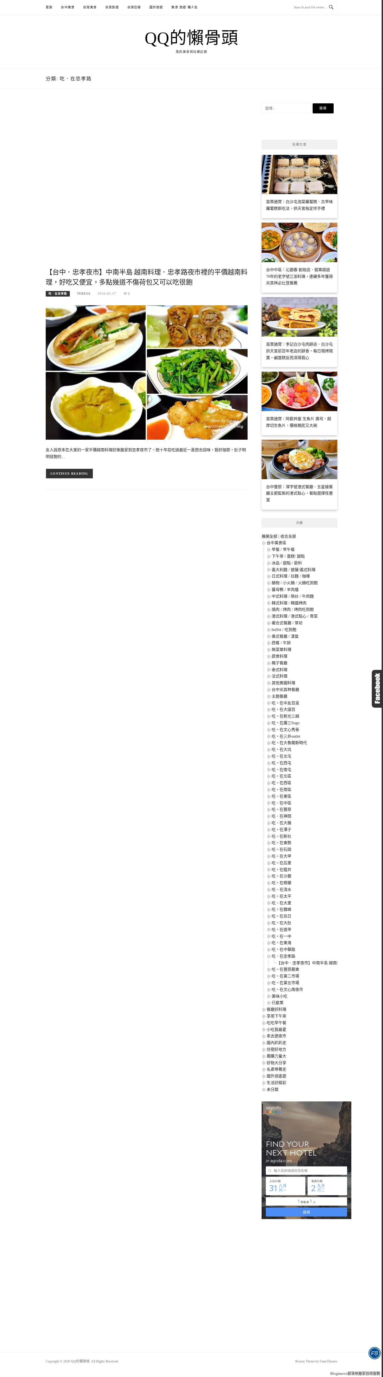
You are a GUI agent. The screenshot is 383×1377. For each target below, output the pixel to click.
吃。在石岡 (281, 849)
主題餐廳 (279, 696)
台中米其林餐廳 (285, 690)
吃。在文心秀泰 (285, 730)
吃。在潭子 (281, 830)
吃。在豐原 (281, 809)
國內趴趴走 (276, 1043)
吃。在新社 (281, 836)
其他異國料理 (283, 683)
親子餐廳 (279, 663)
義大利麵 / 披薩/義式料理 (293, 570)
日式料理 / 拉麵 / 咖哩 (291, 576)
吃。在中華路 (283, 949)
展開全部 (269, 536)
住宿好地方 (276, 1049)
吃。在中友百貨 (285, 703)
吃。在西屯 (281, 763)
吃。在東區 (281, 796)
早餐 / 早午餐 (283, 549)
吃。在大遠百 (283, 709)
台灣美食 (90, 7)
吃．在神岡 (281, 816)
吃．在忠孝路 (58, 293)
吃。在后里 (281, 863)
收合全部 (288, 536)
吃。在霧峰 (281, 909)
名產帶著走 (276, 1069)
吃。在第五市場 (285, 983)
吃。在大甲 (281, 856)
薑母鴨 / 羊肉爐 (285, 590)
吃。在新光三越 (285, 716)
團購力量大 (276, 1056)
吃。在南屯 (281, 770)
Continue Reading (69, 473)
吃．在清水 (281, 889)
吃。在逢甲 (281, 930)
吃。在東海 (281, 943)
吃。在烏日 (281, 916)
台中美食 (68, 7)
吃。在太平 (281, 896)
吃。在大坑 (281, 749)
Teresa (84, 293)
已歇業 (277, 1003)
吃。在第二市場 (285, 976)
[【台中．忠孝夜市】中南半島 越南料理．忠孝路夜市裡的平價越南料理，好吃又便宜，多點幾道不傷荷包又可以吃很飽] (147, 372)
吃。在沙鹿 (281, 876)
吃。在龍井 (281, 870)
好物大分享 (276, 1063)
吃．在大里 (281, 903)
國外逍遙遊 (276, 1076)
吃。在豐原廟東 (285, 969)
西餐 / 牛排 (281, 643)
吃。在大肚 (281, 923)
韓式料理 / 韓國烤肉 (289, 603)
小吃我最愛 (276, 1029)
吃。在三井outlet (286, 736)
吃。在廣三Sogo (285, 723)
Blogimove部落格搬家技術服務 (355, 1373)
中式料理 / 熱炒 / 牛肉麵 (293, 596)
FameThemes (328, 1361)
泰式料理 (279, 670)
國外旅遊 (156, 7)
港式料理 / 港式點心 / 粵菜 (295, 616)
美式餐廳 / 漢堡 (285, 636)
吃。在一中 (281, 936)
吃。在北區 (281, 776)
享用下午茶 (276, 1016)
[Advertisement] (147, 185)
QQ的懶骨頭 (192, 38)
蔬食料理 (279, 656)
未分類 (272, 1089)
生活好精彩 (276, 1083)
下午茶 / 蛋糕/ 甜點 (288, 556)
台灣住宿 (134, 7)
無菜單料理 (281, 649)
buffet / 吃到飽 (284, 630)
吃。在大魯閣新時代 (289, 743)
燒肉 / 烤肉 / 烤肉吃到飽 (293, 609)
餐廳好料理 (276, 1009)
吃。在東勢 (281, 843)
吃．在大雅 (281, 823)
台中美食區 (276, 543)
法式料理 (279, 676)
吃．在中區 (281, 803)
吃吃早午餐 (276, 1023)
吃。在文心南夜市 (287, 989)
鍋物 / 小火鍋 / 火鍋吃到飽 (295, 583)
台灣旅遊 (112, 7)
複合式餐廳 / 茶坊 (287, 623)
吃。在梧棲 (281, 883)
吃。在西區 (281, 783)
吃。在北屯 (281, 756)
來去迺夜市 (276, 1036)
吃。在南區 (281, 789)
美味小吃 (279, 996)
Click (377, 689)
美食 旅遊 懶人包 (184, 7)
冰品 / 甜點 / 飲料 (287, 563)
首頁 (49, 7)
